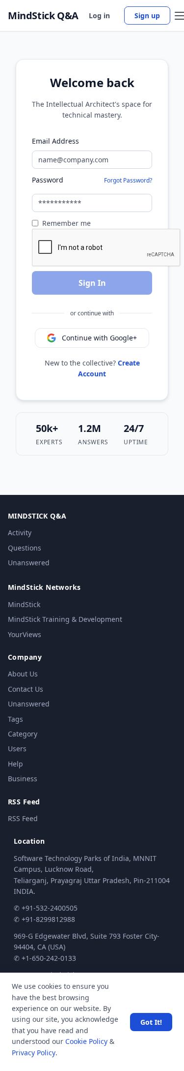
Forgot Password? (128, 180)
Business (22, 778)
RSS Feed (23, 818)
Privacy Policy (33, 1052)
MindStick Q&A (43, 16)
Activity (19, 532)
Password (47, 179)
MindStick (24, 604)
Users (17, 748)
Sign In (92, 282)
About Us (23, 673)
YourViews (24, 634)
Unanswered (29, 562)
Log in (99, 15)
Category (22, 733)
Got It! (151, 1022)
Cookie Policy (86, 1041)
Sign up (147, 15)
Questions (24, 547)
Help (15, 763)
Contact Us (25, 689)
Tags (15, 719)
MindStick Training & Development (65, 619)
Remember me (66, 223)
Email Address (55, 141)
